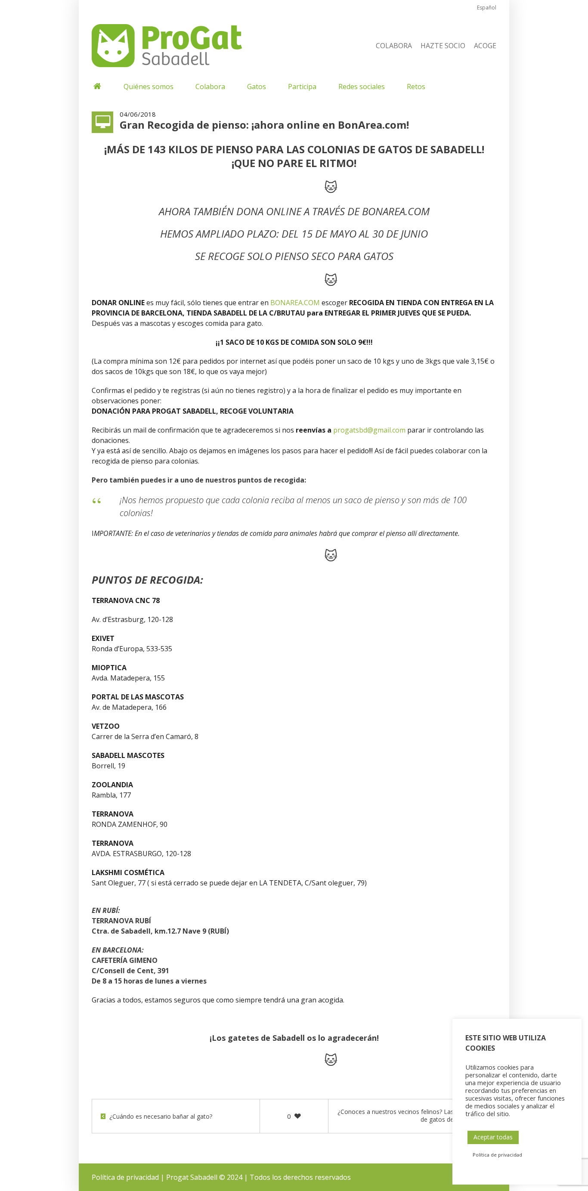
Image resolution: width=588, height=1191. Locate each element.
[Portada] (96, 86)
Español (486, 7)
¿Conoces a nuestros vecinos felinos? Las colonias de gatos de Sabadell (408, 1115)
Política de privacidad (125, 1177)
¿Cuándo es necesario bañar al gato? (160, 1116)
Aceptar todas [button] (493, 1137)
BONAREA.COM (396, 211)
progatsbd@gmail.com (369, 430)
